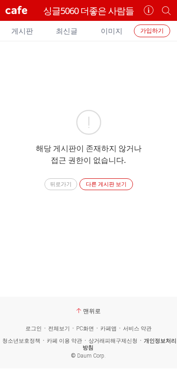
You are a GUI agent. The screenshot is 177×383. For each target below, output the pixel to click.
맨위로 (92, 311)
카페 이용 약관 (64, 341)
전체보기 (59, 328)
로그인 (33, 328)
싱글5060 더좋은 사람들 (88, 11)
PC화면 (85, 328)
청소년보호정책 (21, 341)
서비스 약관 (137, 328)
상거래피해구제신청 (113, 341)
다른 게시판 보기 (106, 184)
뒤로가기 (61, 184)
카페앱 (108, 328)
